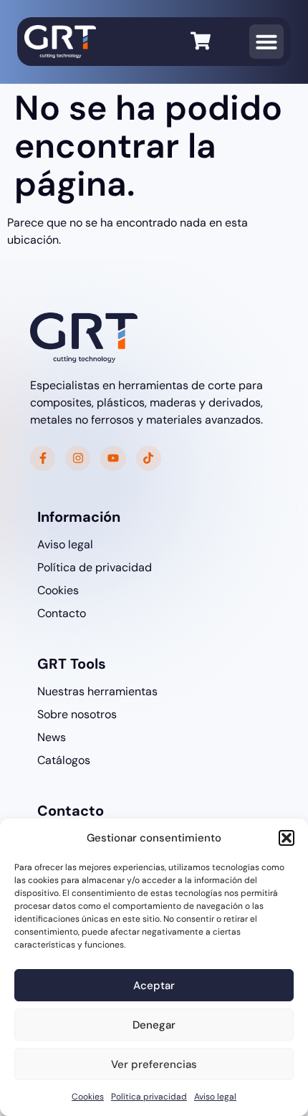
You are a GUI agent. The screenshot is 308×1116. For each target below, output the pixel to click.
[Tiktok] (148, 458)
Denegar (154, 1025)
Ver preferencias (154, 1064)
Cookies (88, 1096)
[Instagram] (77, 458)
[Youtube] (112, 458)
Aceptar (154, 985)
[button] (286, 838)
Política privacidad (149, 1096)
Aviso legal (215, 1096)
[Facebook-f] (42, 458)
